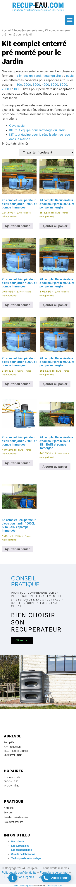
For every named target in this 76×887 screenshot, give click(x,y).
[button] (69, 20)
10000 (18, 89)
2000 (27, 84)
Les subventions (20, 845)
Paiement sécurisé (13, 821)
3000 (36, 84)
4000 (45, 84)
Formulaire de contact (54, 872)
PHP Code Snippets (23, 885)
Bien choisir (18, 841)
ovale (70, 75)
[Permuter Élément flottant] (12, 877)
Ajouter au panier (17, 226)
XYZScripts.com (54, 885)
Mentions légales (23, 877)
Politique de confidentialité (19, 872)
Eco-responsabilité (21, 849)
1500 (18, 84)
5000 (54, 84)
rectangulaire (51, 75)
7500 (5, 89)
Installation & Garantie (16, 817)
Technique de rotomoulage (26, 858)
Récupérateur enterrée (28, 30)
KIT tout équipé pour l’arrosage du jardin (37, 130)
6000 (63, 84)
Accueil (6, 30)
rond (37, 75)
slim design (24, 75)
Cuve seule (17, 125)
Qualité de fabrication (23, 854)
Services (8, 812)
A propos (8, 807)
